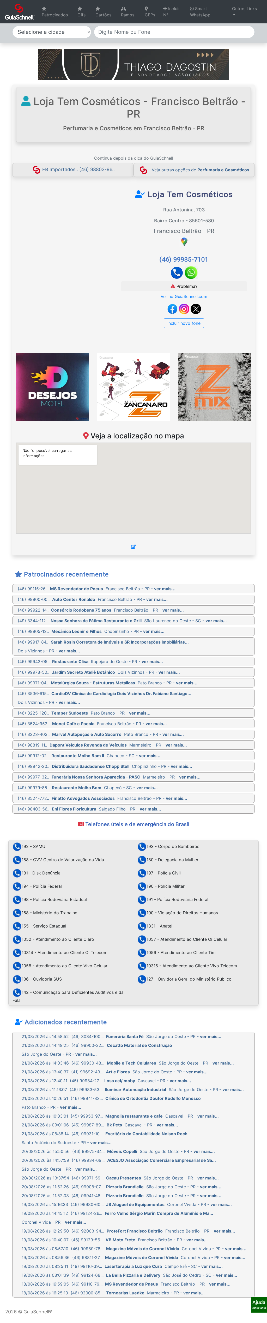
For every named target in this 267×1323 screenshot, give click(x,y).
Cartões (103, 14)
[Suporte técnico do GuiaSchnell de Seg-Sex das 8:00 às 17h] (258, 1305)
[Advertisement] (64, 228)
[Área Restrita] (133, 546)
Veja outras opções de (200, 169)
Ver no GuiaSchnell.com (184, 296)
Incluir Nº (171, 11)
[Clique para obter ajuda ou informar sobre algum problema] (258, 1304)
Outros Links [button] (244, 8)
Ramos (127, 14)
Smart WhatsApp (200, 11)
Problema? (186, 286)
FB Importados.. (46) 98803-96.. (78, 169)
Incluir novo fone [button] (184, 323)
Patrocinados (55, 14)
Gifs (81, 14)
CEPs (150, 14)
